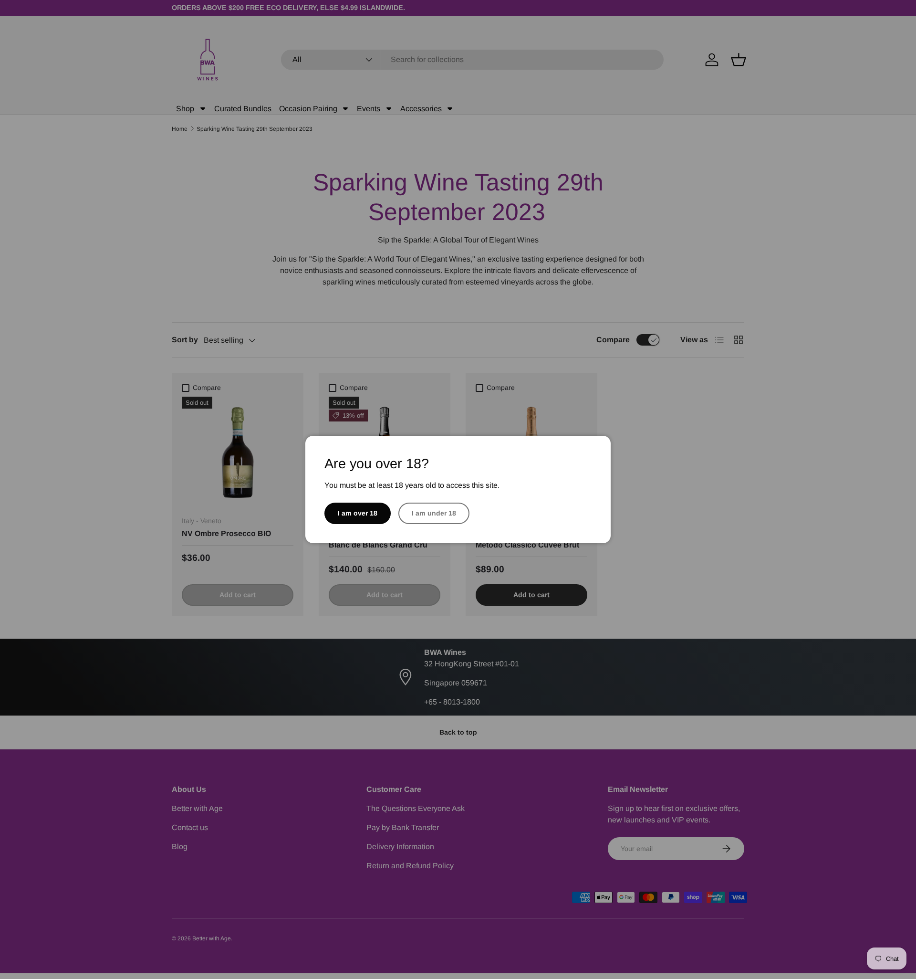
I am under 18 (434, 513)
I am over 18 (357, 513)
